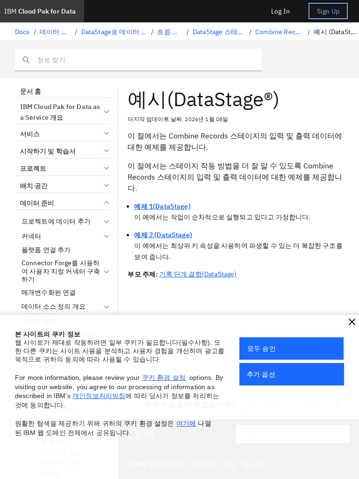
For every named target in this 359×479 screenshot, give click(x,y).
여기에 (186, 423)
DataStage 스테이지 (219, 32)
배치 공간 (34, 185)
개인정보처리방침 (98, 395)
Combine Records (279, 32)
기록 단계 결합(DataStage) (198, 274)
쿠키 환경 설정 (164, 377)
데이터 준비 (55, 32)
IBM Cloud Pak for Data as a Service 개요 (60, 112)
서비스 (30, 134)
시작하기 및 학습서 (48, 151)
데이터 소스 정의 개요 (54, 307)
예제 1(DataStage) (162, 206)
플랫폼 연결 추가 (46, 250)
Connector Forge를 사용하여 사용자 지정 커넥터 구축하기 (61, 271)
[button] (352, 322)
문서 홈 (30, 91)
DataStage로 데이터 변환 (114, 32)
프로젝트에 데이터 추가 (56, 221)
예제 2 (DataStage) (163, 235)
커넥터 (31, 236)
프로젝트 (33, 168)
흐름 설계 (169, 32)
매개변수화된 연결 (49, 293)
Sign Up (328, 11)
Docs (22, 32)
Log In (280, 11)
